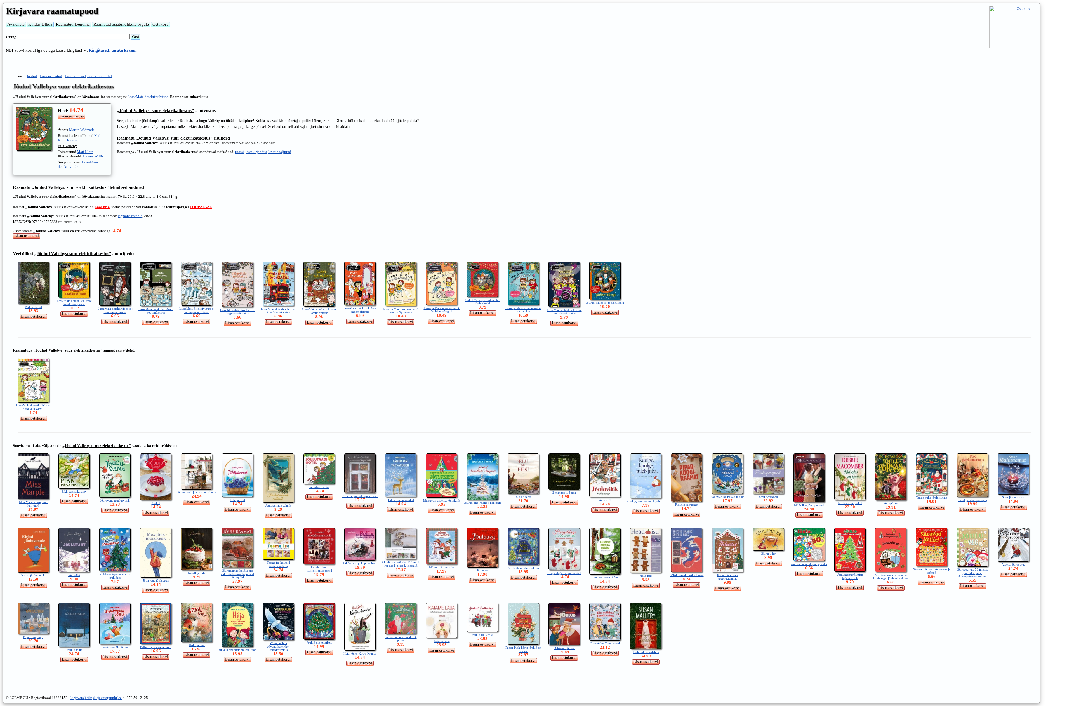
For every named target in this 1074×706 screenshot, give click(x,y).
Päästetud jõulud (564, 648)
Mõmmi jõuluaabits (441, 567)
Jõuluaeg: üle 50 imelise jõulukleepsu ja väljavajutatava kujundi (972, 573)
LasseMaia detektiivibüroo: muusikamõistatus (564, 311)
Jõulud (32, 76)
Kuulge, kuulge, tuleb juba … (645, 501)
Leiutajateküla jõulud (115, 647)
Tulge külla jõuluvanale (931, 497)
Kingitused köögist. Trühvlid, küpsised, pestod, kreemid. (401, 564)
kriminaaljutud (279, 152)
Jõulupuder (768, 553)
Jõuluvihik (605, 500)
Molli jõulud (197, 645)
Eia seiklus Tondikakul (605, 643)
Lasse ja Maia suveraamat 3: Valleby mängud (442, 309)
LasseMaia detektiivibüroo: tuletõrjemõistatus (278, 310)
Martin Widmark (81, 130)
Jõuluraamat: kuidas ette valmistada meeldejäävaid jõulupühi (237, 574)
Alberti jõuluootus (1013, 564)
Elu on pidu (523, 496)
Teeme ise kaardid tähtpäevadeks (278, 564)
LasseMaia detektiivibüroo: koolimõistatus (155, 310)
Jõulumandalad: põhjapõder (809, 564)
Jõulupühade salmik (278, 505)
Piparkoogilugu (33, 637)
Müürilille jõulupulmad (809, 505)
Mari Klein (85, 152)
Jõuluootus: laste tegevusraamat (727, 576)
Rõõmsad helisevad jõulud (727, 496)
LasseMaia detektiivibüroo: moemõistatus (360, 310)
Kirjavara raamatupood (52, 11)
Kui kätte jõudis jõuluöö (523, 567)
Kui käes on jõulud (850, 503)
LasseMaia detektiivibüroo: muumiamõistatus (115, 310)
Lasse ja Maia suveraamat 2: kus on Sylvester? (401, 310)
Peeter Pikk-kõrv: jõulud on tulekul (523, 649)
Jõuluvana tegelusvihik (115, 500)
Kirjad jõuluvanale (33, 575)
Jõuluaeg (482, 570)
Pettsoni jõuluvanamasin (155, 647)
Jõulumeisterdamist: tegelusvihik (850, 576)
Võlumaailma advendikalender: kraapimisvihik (278, 646)
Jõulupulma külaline (646, 652)
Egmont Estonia (130, 216)
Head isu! (646, 575)
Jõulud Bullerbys (482, 634)
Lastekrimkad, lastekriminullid (88, 76)
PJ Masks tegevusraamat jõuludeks (115, 576)
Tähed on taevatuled (401, 500)
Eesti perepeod (768, 496)
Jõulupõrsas (890, 503)
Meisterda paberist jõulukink (441, 500)
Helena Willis (93, 156)
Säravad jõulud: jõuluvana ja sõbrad (931, 571)
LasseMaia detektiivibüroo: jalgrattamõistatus (237, 311)
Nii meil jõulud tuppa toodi (360, 496)
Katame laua (442, 641)
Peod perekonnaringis (972, 500)
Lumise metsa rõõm (605, 577)
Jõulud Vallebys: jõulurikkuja (605, 302)
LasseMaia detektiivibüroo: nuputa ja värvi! (33, 407)
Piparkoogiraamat (686, 504)
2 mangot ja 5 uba (564, 492)
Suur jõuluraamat (1013, 497)
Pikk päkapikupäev (74, 491)
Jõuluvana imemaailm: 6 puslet (401, 638)
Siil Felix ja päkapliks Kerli (360, 563)
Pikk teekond (33, 307)
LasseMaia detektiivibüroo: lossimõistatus (319, 311)
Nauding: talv (197, 573)
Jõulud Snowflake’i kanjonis (482, 502)
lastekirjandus (256, 152)
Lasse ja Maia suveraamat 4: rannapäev (523, 309)
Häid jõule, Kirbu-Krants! (360, 653)
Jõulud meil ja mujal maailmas (196, 492)
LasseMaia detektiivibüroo (148, 97)
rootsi (239, 152)
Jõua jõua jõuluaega (156, 580)
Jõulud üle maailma (319, 642)
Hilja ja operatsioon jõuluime (237, 649)
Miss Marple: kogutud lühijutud (33, 503)
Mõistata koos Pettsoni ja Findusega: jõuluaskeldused (891, 576)
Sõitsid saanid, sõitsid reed (687, 575)
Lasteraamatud (51, 76)
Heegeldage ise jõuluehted (564, 573)
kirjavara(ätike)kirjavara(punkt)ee (96, 698)
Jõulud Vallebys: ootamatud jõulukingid (482, 301)
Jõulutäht (74, 575)
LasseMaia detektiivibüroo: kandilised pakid (74, 302)
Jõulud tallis (74, 649)
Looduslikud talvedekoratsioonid (319, 569)
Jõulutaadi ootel (319, 487)
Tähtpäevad (237, 500)
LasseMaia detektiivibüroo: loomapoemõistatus (196, 310)
